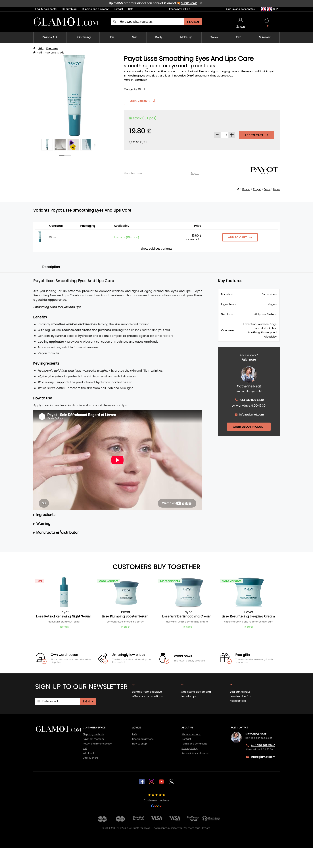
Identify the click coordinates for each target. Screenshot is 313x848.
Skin (40, 48)
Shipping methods (93, 734)
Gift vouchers (90, 758)
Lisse (276, 189)
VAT (85, 748)
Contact (118, 9)
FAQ (134, 734)
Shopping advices (143, 739)
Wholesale (89, 753)
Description (51, 267)
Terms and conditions (194, 743)
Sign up (230, 9)
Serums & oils (55, 52)
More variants (140, 101)
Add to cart (254, 135)
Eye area (52, 48)
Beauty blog (69, 9)
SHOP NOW (189, 3)
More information (135, 80)
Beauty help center (46, 9)
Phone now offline (179, 9)
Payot (195, 173)
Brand (246, 189)
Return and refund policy (97, 743)
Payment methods (94, 739)
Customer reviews (157, 800)
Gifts (130, 9)
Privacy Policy (189, 748)
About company (191, 734)
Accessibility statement (195, 753)
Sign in (88, 701)
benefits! (250, 9)
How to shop (139, 743)
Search (193, 21)
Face (267, 189)
